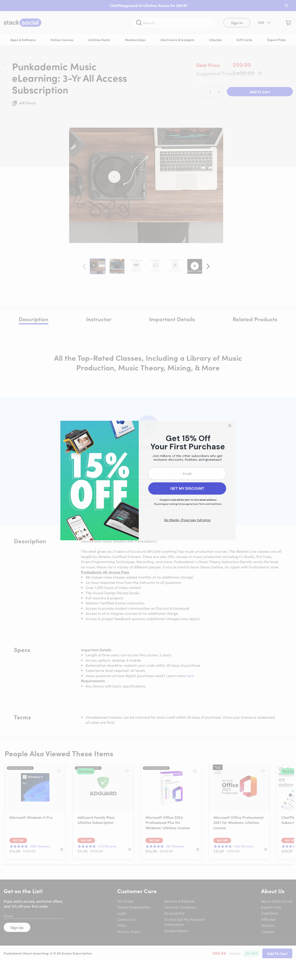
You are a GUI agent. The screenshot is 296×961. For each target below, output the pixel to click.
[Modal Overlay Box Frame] (148, 480)
